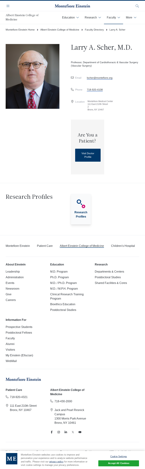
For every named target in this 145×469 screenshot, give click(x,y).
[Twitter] (72, 432)
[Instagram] (58, 432)
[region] (72, 460)
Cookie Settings (118, 456)
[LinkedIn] (65, 432)
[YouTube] (80, 432)
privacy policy (56, 461)
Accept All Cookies (118, 463)
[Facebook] (51, 432)
